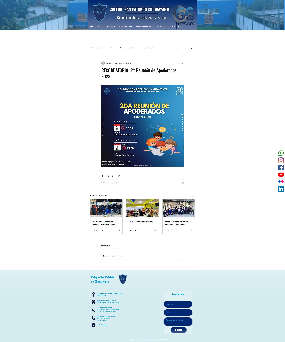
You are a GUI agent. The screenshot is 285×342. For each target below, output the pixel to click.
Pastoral (131, 48)
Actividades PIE (164, 48)
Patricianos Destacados (146, 48)
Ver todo (192, 195)
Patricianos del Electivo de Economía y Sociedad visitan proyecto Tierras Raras (104, 223)
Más (175, 48)
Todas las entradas (96, 48)
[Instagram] (281, 160)
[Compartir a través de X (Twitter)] (108, 176)
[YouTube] (281, 174)
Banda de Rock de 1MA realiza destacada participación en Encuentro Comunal (176, 223)
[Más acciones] (182, 63)
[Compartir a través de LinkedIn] (113, 176)
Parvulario (110, 48)
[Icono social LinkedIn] (281, 189)
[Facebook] (281, 167)
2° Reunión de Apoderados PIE (141, 221)
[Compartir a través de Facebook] (102, 176)
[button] (192, 48)
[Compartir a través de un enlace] (119, 176)
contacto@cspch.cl (103, 325)
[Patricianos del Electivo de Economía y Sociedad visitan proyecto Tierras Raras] (106, 208)
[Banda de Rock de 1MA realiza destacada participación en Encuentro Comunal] (179, 208)
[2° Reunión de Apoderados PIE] (142, 208)
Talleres (121, 48)
